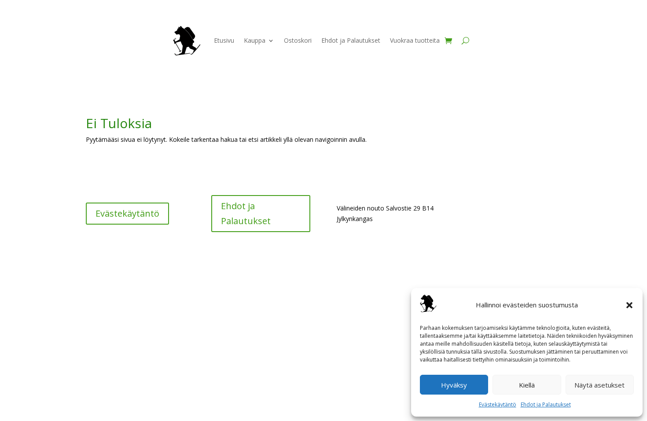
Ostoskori (298, 40)
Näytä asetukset (599, 384)
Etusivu (224, 40)
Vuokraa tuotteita (415, 40)
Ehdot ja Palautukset (546, 404)
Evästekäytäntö (497, 404)
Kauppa (254, 40)
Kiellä (527, 384)
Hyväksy (454, 384)
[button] (629, 305)
